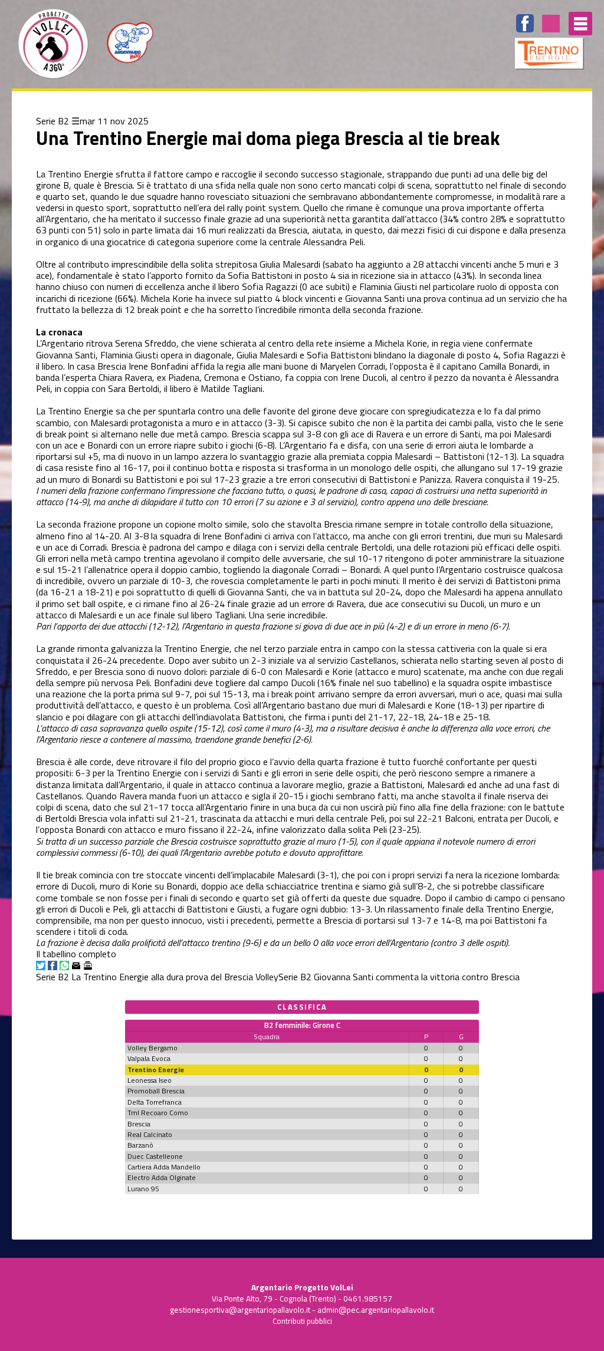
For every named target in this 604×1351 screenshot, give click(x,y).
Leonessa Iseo (149, 1080)
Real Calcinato (149, 1134)
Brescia (138, 1123)
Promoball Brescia (156, 1090)
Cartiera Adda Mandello (164, 1166)
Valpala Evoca (148, 1058)
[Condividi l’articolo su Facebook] (52, 965)
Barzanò (140, 1145)
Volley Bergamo (152, 1047)
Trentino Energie (155, 1069)
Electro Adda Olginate (161, 1177)
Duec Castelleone (155, 1156)
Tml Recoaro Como (157, 1112)
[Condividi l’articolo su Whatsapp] (64, 965)
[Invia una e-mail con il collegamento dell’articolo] (76, 965)
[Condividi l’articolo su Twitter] (40, 965)
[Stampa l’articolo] (88, 965)
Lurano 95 (143, 1188)
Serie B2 (52, 121)
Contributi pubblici (302, 1321)
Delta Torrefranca (154, 1102)
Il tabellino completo (76, 954)
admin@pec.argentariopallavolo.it (375, 1310)
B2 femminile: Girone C (302, 1025)
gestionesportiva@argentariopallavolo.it (240, 1310)
